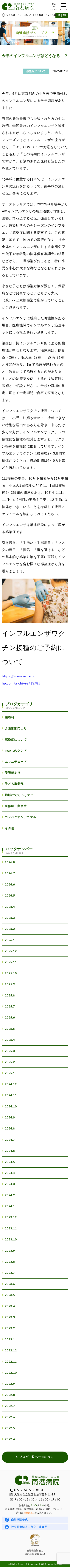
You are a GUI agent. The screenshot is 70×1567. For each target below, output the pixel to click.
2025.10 (11, 973)
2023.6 (10, 1283)
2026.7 (10, 873)
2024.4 (10, 1173)
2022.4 (10, 1439)
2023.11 (11, 1228)
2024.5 (10, 1161)
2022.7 (10, 1405)
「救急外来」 (29, 1513)
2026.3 (10, 917)
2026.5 (10, 895)
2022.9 (10, 1383)
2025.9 (10, 984)
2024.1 (10, 1206)
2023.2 (10, 1328)
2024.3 (10, 1184)
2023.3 (10, 1317)
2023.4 (10, 1306)
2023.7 (10, 1272)
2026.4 (10, 906)
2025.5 (10, 1028)
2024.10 (11, 1106)
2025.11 (11, 962)
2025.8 (10, 995)
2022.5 (10, 1428)
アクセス (54, 9)
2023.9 (10, 1250)
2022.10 (11, 1372)
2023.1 (10, 1339)
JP (59, 15)
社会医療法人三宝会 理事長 (29, 1527)
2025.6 (10, 1017)
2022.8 (10, 1394)
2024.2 (10, 1195)
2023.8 (10, 1261)
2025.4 (10, 1039)
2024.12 (11, 1084)
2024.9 (10, 1117)
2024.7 (10, 1139)
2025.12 (11, 951)
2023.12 (11, 1217)
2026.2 (10, 928)
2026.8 (10, 862)
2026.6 (10, 884)
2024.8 (10, 1128)
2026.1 (10, 940)
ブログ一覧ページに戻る (36, 1456)
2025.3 (10, 1051)
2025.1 (10, 1073)
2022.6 (10, 1417)
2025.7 (10, 1006)
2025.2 (10, 1062)
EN (64, 15)
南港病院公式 (19, 1519)
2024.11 (11, 1095)
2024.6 (10, 1150)
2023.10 (11, 1239)
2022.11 (11, 1361)
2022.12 (11, 1350)
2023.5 (10, 1295)
